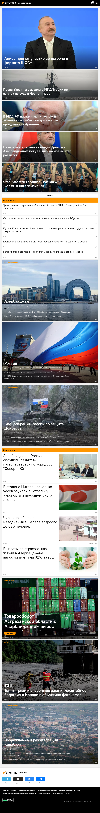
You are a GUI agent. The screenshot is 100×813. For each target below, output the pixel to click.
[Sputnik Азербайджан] (9, 4)
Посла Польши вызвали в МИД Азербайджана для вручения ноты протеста (34, 316)
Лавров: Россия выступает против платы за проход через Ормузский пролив (35, 372)
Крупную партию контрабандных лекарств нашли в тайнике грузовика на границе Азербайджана (37, 307)
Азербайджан (50, 290)
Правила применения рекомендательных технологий (19, 793)
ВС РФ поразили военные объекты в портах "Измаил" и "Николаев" (31, 437)
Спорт (7, 165)
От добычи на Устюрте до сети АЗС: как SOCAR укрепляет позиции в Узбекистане (37, 312)
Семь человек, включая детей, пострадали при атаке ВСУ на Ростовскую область (37, 441)
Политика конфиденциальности (47, 790)
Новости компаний (44, 793)
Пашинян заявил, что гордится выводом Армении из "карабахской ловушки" (35, 759)
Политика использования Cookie (69, 790)
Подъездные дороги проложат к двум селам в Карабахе (27, 749)
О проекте (5, 790)
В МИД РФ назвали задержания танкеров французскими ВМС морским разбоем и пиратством (37, 377)
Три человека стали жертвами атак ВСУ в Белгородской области (30, 433)
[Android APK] (8, 800)
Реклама (67, 793)
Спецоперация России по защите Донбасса (50, 415)
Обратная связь (57, 793)
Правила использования (27, 790)
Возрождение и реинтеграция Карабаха (50, 733)
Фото (6, 642)
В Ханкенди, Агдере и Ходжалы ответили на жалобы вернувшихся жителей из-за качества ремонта (37, 754)
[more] (96, 67)
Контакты (14, 790)
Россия (50, 352)
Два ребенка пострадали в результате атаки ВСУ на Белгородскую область (34, 368)
